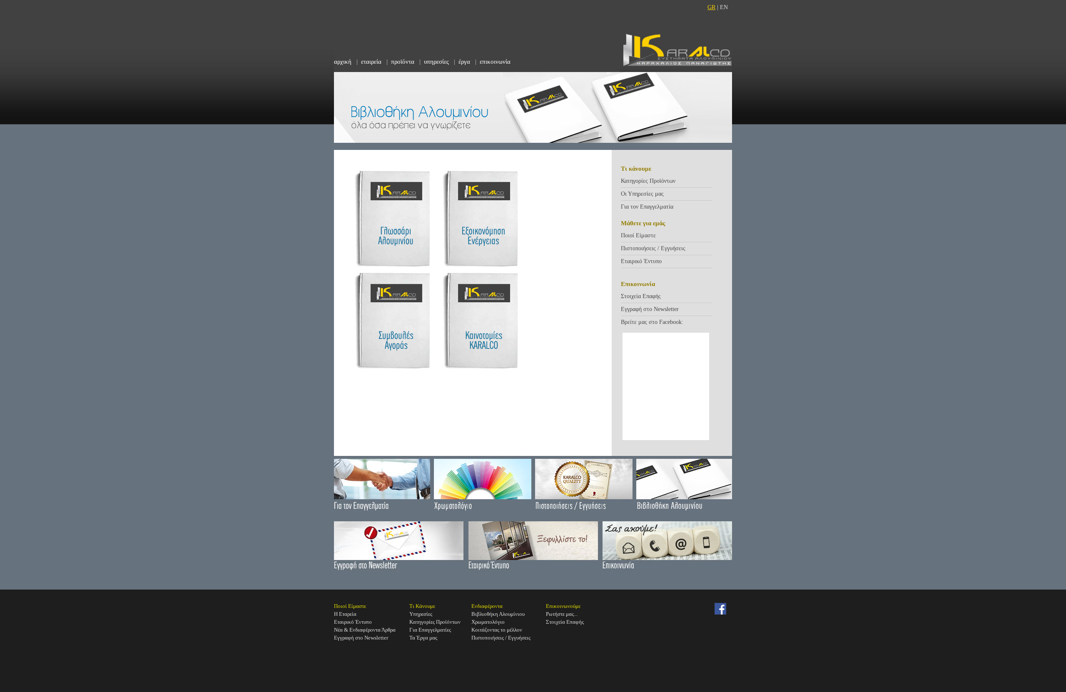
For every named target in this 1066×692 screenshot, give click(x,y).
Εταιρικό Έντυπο (641, 261)
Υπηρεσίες (420, 614)
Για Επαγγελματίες (430, 630)
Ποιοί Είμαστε (638, 235)
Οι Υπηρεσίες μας (642, 194)
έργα (464, 61)
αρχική (342, 61)
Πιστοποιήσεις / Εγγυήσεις (653, 248)
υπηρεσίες (436, 61)
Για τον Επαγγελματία (647, 207)
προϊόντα (402, 61)
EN (724, 7)
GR (711, 7)
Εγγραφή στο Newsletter (650, 309)
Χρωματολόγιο (488, 622)
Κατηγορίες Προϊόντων (648, 181)
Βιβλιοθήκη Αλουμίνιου (498, 614)
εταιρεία (371, 61)
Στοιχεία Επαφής (641, 296)
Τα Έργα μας (423, 638)
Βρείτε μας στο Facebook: (652, 322)
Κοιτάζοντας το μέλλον (496, 630)
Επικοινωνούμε (563, 606)
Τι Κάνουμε (422, 606)
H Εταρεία (345, 614)
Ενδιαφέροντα (487, 606)
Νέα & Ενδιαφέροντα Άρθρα (365, 630)
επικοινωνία (495, 61)
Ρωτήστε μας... (562, 614)
